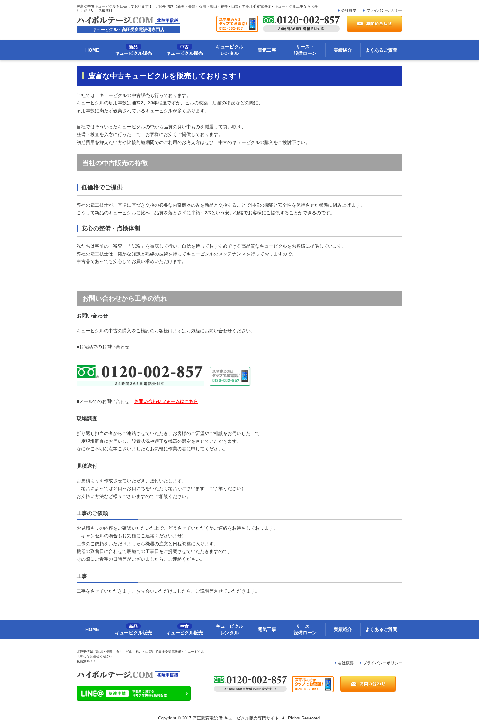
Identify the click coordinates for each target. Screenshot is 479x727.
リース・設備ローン (305, 50)
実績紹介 (343, 50)
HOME (92, 50)
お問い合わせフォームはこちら (166, 401)
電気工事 (267, 50)
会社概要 (348, 10)
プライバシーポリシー (384, 10)
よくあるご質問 (381, 50)
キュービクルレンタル (229, 50)
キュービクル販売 (133, 50)
